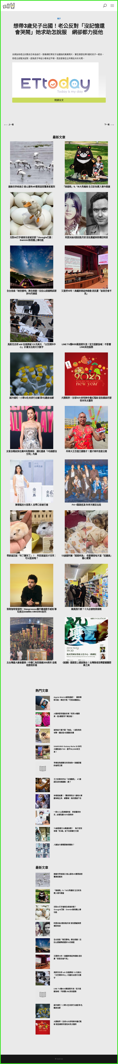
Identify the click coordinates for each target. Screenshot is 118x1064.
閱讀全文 (59, 100)
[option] (59, 777)
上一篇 (11, 124)
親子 (59, 18)
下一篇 (107, 124)
